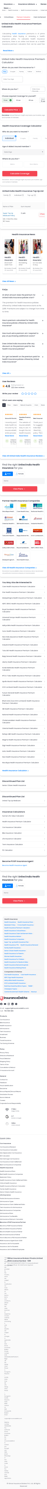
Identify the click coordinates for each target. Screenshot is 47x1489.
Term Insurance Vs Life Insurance (11, 1207)
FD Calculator (7, 850)
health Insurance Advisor (12, 936)
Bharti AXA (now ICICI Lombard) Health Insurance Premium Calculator (21, 702)
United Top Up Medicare (11, 801)
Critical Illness (8, 17)
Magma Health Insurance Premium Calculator (19, 740)
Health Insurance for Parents (14, 953)
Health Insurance (10, 922)
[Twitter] (16, 1004)
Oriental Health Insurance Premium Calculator (20, 728)
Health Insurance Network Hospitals (16, 965)
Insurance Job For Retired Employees (12, 1249)
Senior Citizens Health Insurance (10, 1192)
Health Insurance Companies (14, 939)
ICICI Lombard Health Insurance (15, 983)
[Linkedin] (12, 1004)
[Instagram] (8, 1004)
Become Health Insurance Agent (14, 865)
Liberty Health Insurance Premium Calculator (19, 662)
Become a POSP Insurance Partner (11, 1226)
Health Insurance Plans (25, 922)
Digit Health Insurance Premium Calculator (18, 745)
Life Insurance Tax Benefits (8, 1216)
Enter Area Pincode (36, 90)
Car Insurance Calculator (11, 827)
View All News (8, 281)
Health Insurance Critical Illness (15, 931)
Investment (3, 1034)
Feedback (3, 1083)
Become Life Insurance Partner (10, 1235)
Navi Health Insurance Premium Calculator (18, 757)
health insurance (18, 34)
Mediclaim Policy (9, 925)
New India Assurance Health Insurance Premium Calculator (20, 638)
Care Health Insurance (28, 975)
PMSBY (30, 986)
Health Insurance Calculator (14, 770)
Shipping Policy (5, 1061)
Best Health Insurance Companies (11, 1174)
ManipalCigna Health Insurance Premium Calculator (22, 598)
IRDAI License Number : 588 (19, 1261)
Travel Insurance (5, 1040)
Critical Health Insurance (8, 1183)
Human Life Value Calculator (13, 816)
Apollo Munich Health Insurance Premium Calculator (22, 681)
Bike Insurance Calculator (12, 833)
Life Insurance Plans (6, 1213)
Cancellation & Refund (7, 1067)
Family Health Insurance (12, 948)
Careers (2, 1100)
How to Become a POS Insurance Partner (13, 1238)
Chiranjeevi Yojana (10, 989)
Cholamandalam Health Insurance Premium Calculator (19, 721)
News (6, 8)
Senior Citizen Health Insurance (14, 785)
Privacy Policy (4, 1053)
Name (6, 481)
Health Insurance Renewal (29, 945)
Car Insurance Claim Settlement (11, 1162)
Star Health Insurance (11, 975)
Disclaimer (3, 1088)
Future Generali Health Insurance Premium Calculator (18, 694)
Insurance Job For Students (9, 1246)
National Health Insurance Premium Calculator (20, 715)
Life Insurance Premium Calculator (11, 1219)
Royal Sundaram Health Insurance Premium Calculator (19, 610)
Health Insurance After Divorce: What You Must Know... (9, 258)
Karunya (34, 992)
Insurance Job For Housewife (9, 1243)
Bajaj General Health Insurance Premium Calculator (21, 656)
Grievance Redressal (7, 1055)
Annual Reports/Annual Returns (10, 1091)
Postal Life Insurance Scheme (9, 1198)
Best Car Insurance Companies (10, 1165)
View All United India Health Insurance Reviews (22, 456)
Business (3, 1037)
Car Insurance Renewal (8, 1147)
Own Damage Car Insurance (9, 1159)
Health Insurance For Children (14, 959)
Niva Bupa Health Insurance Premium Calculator (20, 763)
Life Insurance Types (6, 1201)
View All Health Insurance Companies (18, 568)
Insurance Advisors (26, 4)
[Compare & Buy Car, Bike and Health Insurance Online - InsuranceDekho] (13, 998)
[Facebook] (1, 1004)
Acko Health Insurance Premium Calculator (18, 751)
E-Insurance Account (7, 1070)
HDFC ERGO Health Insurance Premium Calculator (21, 604)
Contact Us (4, 1080)
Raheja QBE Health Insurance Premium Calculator (21, 734)
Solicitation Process (6, 1094)
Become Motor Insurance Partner (11, 1229)
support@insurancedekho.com (17, 1008)
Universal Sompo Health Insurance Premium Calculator (19, 618)
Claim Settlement (40, 17)
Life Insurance (4, 1028)
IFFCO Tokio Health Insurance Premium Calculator (21, 676)
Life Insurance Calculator (11, 839)
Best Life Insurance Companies (10, 1210)
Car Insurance (5, 1020)
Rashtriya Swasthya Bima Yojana (15, 986)
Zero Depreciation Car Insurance (11, 1153)
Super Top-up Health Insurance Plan (16, 942)
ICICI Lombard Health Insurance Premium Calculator (22, 687)
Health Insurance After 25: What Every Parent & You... (23, 258)
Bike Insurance (5, 1023)
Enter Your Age (8, 79)
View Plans (18, 489)
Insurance (8, 4)
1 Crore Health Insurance (25, 925)
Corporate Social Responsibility (10, 1103)
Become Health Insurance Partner (11, 1232)
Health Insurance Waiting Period (15, 968)
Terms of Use (4, 1064)
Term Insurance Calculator (12, 844)
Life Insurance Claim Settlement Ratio (12, 1204)
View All (5, 373)
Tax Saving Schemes (7, 1043)
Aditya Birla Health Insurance (14, 980)
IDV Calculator (5, 1156)
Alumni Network (5, 1097)
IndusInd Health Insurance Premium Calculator (20, 645)
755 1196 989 (8, 1011)
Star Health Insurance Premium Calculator (18, 592)
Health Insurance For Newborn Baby (16, 962)
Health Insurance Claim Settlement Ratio (18, 933)
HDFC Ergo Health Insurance (13, 977)
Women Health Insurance (13, 956)
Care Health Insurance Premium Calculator (18, 586)
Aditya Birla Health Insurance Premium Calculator (21, 625)
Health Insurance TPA (11, 945)
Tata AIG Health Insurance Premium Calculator (20, 650)
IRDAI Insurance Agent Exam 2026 (11, 1240)
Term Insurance (5, 1031)
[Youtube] (5, 1004)
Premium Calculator (23, 17)
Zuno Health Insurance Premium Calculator (18, 631)
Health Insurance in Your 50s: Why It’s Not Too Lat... (37, 258)
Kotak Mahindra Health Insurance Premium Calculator (18, 669)
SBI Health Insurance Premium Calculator (18, 709)
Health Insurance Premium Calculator (16, 822)
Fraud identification (6, 1085)
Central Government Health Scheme (16, 992)
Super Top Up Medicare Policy (9, 214)
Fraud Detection (5, 1058)
